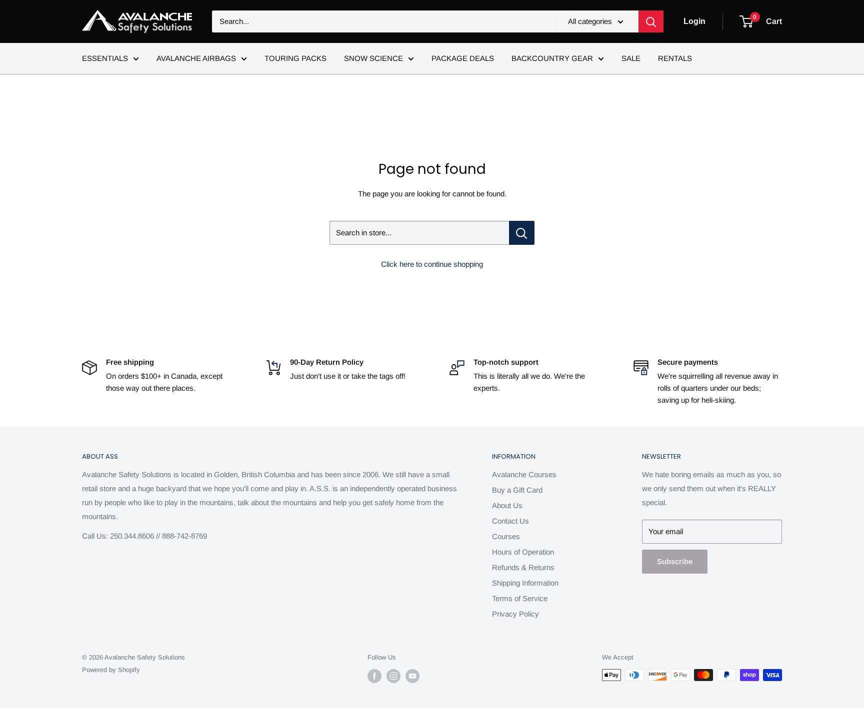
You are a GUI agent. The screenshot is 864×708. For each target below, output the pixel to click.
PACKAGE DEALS (463, 58)
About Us (507, 505)
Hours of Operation (523, 552)
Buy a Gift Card (517, 490)
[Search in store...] (521, 233)
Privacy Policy (515, 614)
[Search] (651, 21)
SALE (631, 58)
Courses (506, 536)
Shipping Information (525, 583)
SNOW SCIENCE (373, 58)
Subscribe (674, 561)
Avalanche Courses (524, 474)
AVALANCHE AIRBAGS (196, 58)
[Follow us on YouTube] (413, 676)
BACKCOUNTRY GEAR (552, 58)
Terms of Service (520, 598)
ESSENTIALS (105, 58)
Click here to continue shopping (432, 264)
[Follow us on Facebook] (375, 676)
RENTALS (675, 58)
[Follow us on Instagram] (393, 676)
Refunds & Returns (523, 567)
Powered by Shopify (111, 670)
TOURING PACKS (295, 58)
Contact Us (510, 521)
